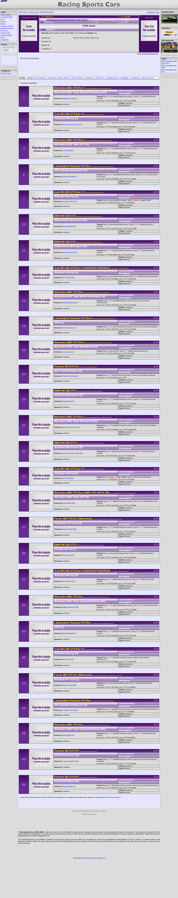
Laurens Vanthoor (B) (70, 761)
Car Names (52, 78)
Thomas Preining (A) (70, 376)
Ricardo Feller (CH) (70, 201)
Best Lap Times (148, 78)
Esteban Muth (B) (69, 226)
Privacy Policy (90, 858)
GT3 (75, 87)
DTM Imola (89, 25)
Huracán (75, 166)
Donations (4, 40)
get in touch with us (113, 797)
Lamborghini (61, 166)
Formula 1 (4, 31)
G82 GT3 (70, 215)
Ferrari (58, 518)
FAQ (74, 858)
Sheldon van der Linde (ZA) (73, 453)
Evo (80, 87)
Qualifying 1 (125, 78)
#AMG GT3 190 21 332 (96, 492)
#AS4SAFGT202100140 (96, 570)
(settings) (150, 12)
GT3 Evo (85, 166)
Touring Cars (5, 33)
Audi (57, 114)
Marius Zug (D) (68, 659)
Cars (2, 19)
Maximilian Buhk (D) (70, 303)
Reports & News (7, 28)
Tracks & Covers (7, 26)
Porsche (59, 366)
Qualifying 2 (136, 78)
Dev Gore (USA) (69, 277)
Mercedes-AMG (63, 87)
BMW (57, 215)
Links (3, 37)
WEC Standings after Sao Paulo (169, 62)
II (78, 366)
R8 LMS (65, 114)
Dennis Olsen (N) (69, 786)
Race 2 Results (77, 78)
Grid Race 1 (89, 78)
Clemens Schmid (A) (70, 710)
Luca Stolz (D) (68, 150)
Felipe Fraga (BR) (69, 685)
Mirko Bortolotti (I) (69, 633)
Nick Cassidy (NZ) (70, 529)
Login (157, 12)
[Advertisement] (9, 60)
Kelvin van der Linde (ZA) (72, 124)
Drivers (3, 21)
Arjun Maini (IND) (69, 503)
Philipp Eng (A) (68, 401)
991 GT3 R (71, 366)
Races (3, 24)
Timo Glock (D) (68, 555)
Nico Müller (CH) (69, 581)
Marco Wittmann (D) (70, 252)
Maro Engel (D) (68, 735)
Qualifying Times (112, 78)
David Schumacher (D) (71, 427)
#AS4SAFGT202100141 (96, 267)
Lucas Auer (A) (68, 352)
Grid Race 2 (100, 78)
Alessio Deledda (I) (70, 177)
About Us (80, 858)
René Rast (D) (68, 478)
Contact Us (101, 858)
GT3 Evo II (76, 114)
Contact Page (6, 73)
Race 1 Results (63, 78)
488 (65, 518)
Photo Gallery (34, 12)
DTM (43, 30)
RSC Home (23, 12)
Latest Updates (6, 35)
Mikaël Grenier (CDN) (71, 607)
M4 (63, 215)
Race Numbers (40, 78)
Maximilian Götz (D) (70, 98)
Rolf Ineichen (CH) (69, 328)
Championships (6, 17)
